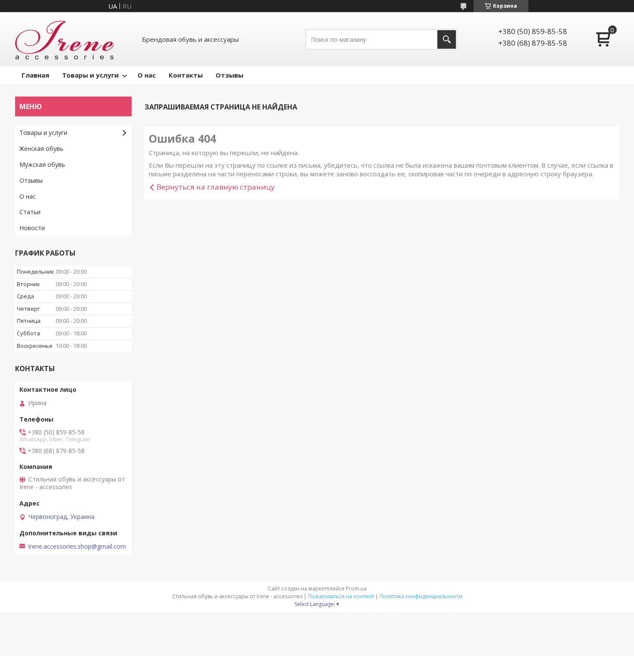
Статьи (30, 212)
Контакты (186, 75)
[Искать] (446, 39)
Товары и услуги (90, 75)
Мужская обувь (42, 164)
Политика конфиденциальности (421, 596)
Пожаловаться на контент (341, 596)
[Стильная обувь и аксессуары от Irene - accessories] (64, 39)
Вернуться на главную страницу (216, 187)
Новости (32, 228)
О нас (147, 75)
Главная (35, 75)
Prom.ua (356, 588)
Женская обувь (41, 148)
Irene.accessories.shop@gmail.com (77, 546)
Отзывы (229, 75)
